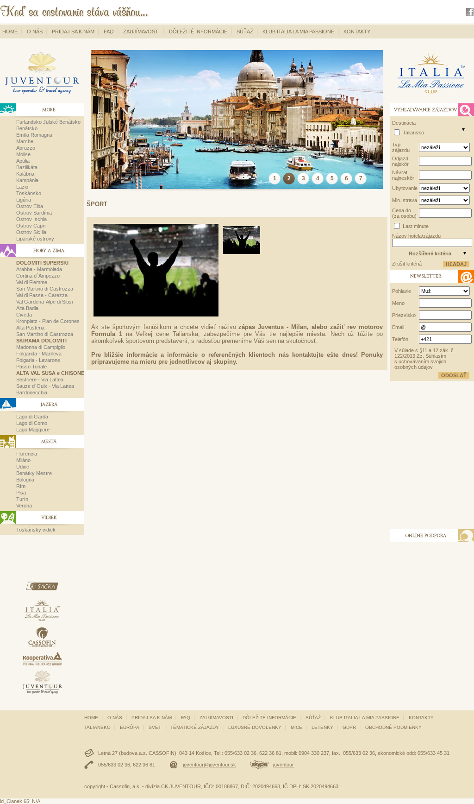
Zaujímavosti (141, 31)
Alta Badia (27, 308)
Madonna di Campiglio (40, 347)
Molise (23, 154)
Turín (22, 499)
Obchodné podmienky (393, 727)
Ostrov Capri (30, 225)
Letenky (322, 727)
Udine (22, 466)
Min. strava (404, 200)
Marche (24, 141)
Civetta (24, 314)
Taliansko (413, 132)
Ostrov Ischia (31, 219)
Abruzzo (25, 148)
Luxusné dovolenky (254, 727)
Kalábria (25, 174)
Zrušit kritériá (407, 263)
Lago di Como (31, 423)
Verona (24, 505)
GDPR (349, 727)
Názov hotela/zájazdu (416, 236)
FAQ (109, 31)
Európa (129, 727)
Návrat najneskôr (403, 175)
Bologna (25, 479)
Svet (155, 727)
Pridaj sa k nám (73, 31)
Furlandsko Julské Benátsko (48, 122)
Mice (296, 727)
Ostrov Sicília (31, 232)
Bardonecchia (31, 392)
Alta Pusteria (30, 327)
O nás (35, 31)
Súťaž (245, 31)
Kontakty (356, 31)
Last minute (416, 226)
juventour (283, 764)
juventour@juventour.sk (209, 764)
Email (398, 327)
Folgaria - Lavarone (38, 360)
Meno (398, 303)
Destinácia (404, 123)
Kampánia (27, 180)
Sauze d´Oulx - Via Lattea (45, 386)
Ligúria (23, 200)
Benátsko (26, 128)
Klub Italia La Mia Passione (298, 31)
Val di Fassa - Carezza (42, 295)
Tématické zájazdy (194, 727)
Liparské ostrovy (35, 238)
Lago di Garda (32, 416)
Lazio (22, 187)
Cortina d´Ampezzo (38, 276)
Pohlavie (401, 291)
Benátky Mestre (34, 473)
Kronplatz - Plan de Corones (48, 321)
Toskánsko (28, 193)
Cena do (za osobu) (404, 213)
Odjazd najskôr (400, 161)
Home (10, 31)
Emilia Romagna (34, 135)
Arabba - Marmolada (39, 269)
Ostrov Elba (29, 206)
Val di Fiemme (31, 282)
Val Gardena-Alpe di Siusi (44, 301)
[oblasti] (463, 129)
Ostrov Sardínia (34, 212)
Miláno (23, 460)
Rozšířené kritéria (430, 253)
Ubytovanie (405, 188)
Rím (20, 486)
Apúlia (23, 161)
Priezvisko (404, 315)
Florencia (26, 453)
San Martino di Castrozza (44, 288)
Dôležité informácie (198, 31)
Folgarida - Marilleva (39, 353)
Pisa (21, 492)
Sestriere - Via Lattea (39, 379)
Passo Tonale (31, 366)
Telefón (400, 339)
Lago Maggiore (33, 429)
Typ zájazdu (401, 147)
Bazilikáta (26, 167)
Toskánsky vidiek (36, 529)
